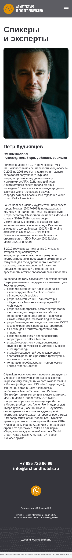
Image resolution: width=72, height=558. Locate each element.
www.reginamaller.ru (41, 540)
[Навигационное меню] (66, 8)
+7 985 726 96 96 (36, 463)
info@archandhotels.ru (36, 468)
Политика (19, 517)
